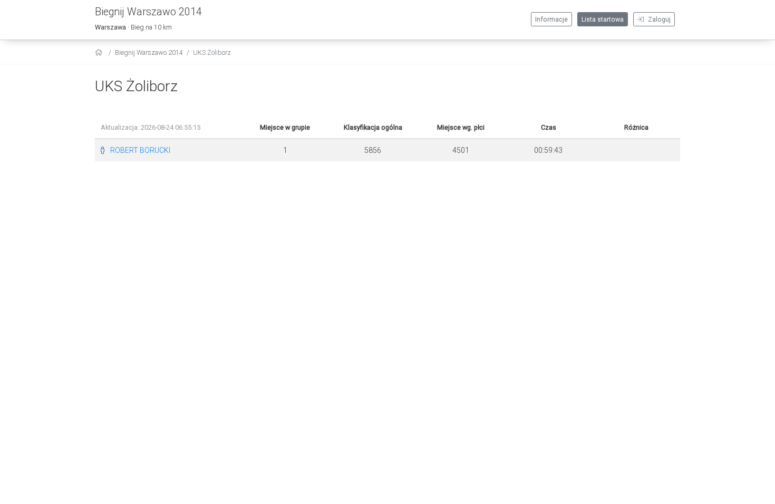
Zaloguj (658, 19)
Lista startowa (603, 19)
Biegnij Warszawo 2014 (149, 52)
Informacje (551, 19)
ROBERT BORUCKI (140, 150)
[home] (100, 52)
